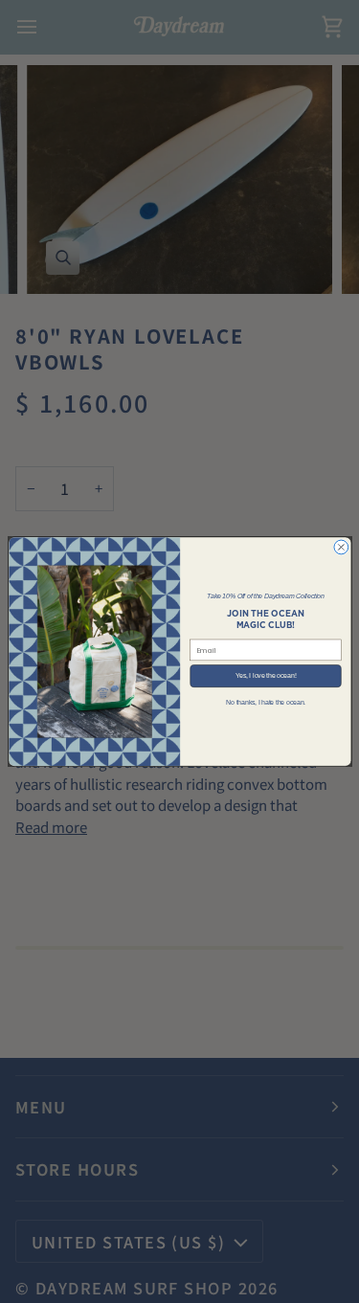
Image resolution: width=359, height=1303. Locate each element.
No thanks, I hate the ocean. (265, 702)
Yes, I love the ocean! (265, 675)
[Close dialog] (340, 547)
